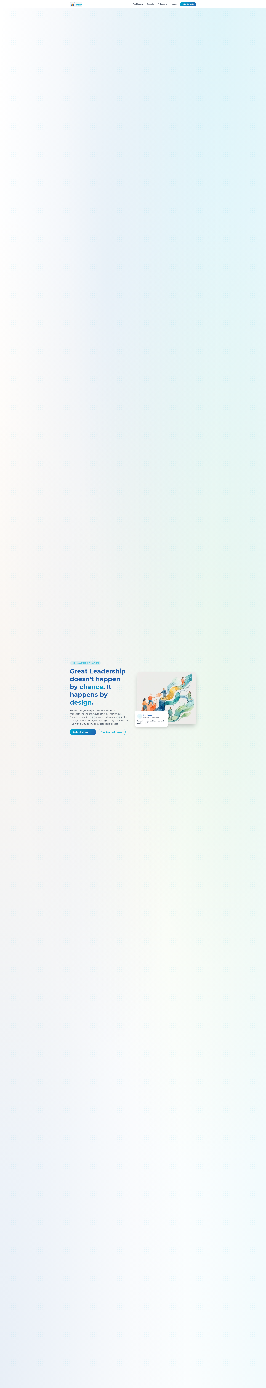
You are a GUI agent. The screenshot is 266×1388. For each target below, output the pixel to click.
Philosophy (162, 4)
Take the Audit (188, 4)
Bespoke (150, 4)
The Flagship (138, 4)
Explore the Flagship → (83, 732)
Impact (173, 4)
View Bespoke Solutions (111, 732)
